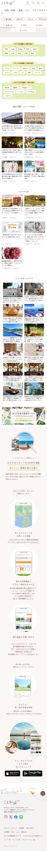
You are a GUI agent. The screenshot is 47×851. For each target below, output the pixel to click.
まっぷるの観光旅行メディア (12, 836)
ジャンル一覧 (16, 840)
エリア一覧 (7, 840)
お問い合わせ (30, 828)
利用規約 (21, 828)
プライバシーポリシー (10, 828)
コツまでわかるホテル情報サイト (32, 836)
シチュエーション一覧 (28, 840)
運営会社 (24, 832)
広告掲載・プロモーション (12, 832)
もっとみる (23, 30)
